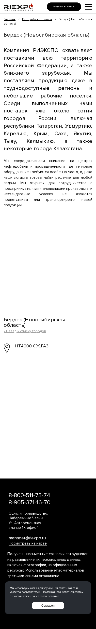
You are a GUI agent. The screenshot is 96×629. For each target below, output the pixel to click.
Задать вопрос (64, 6)
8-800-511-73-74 (29, 495)
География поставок (37, 19)
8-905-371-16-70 (29, 502)
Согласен (48, 605)
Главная (10, 19)
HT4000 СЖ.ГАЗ (31, 346)
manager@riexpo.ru (27, 538)
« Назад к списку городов (25, 331)
